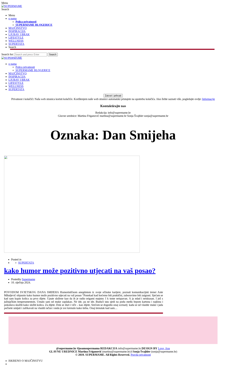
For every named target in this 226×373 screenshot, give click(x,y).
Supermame (28, 279)
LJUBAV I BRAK (19, 34)
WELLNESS (15, 40)
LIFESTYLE (15, 37)
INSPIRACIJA (17, 31)
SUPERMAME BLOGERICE (34, 24)
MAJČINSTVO (17, 28)
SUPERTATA (16, 43)
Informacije (208, 99)
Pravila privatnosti (141, 354)
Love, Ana (164, 348)
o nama (12, 18)
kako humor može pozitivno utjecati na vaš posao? (80, 271)
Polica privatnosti (26, 21)
